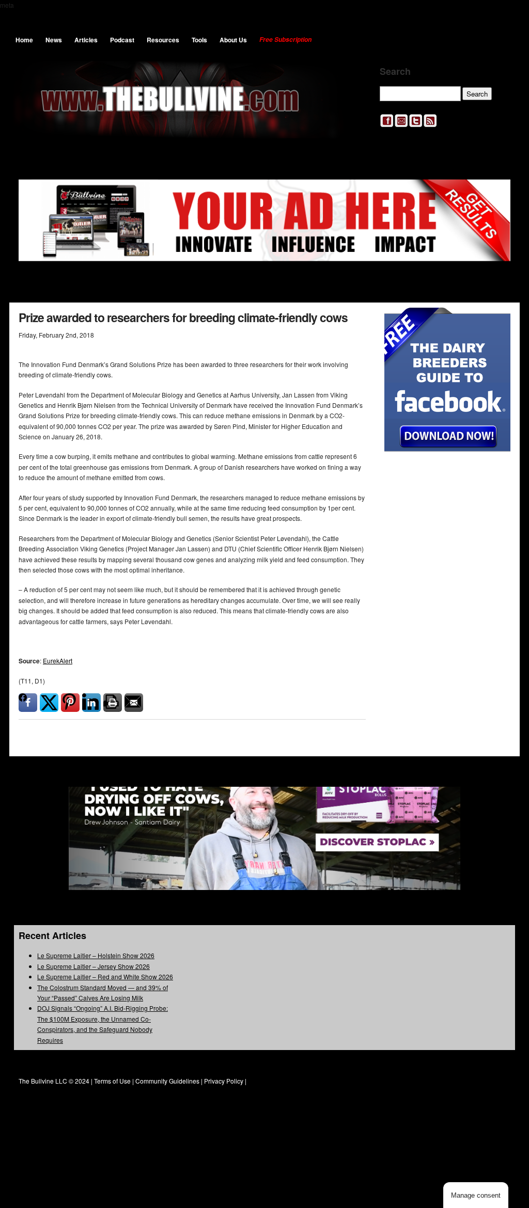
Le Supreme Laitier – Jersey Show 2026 (93, 966)
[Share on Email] (134, 702)
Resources (163, 39)
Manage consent (476, 1195)
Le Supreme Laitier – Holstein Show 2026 (95, 955)
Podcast (122, 39)
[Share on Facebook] (28, 702)
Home (24, 39)
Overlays (496, 322)
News (53, 39)
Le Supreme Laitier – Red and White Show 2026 (105, 976)
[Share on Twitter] (49, 702)
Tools (199, 39)
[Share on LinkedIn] (91, 702)
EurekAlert (57, 660)
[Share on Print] (112, 702)
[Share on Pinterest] (70, 702)
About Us (233, 39)
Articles (86, 39)
